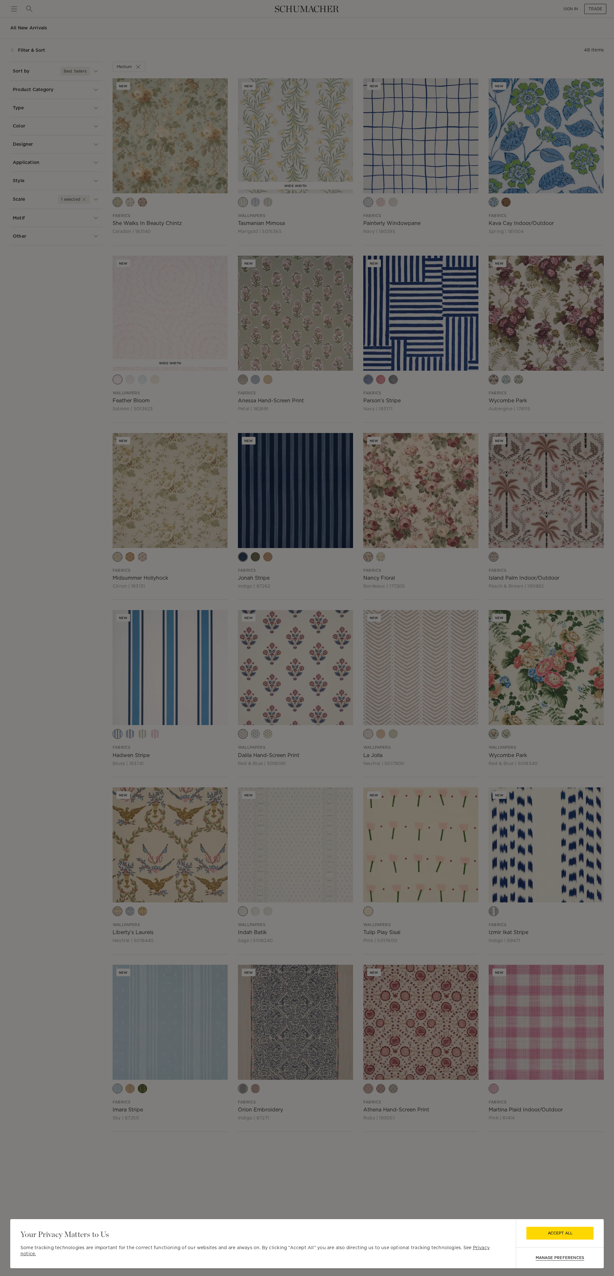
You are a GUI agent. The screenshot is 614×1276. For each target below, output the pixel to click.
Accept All (560, 1233)
